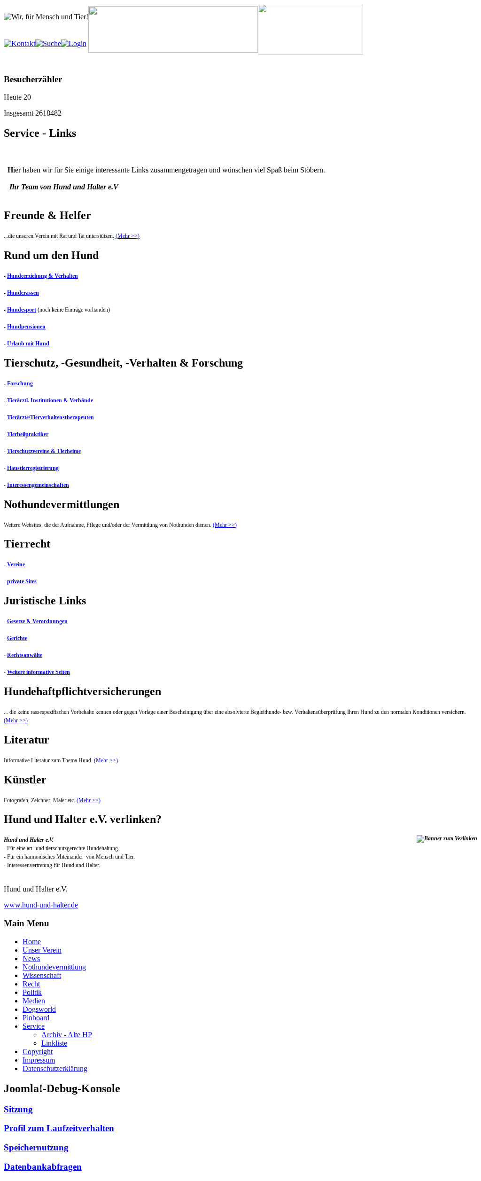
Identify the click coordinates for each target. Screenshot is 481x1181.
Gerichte (17, 638)
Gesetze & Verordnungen (37, 621)
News (31, 958)
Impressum (39, 1060)
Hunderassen (23, 292)
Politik (32, 992)
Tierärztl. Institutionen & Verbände (50, 400)
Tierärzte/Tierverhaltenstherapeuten (50, 417)
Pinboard (36, 1018)
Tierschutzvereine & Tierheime (44, 451)
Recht (31, 984)
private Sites (22, 581)
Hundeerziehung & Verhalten (42, 276)
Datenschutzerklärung (55, 1068)
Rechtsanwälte (24, 655)
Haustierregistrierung (33, 468)
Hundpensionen (26, 326)
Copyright (38, 1052)
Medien (34, 1001)
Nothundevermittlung (54, 967)
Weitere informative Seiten (38, 672)
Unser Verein (42, 950)
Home (32, 942)
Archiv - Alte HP (66, 1035)
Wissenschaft (42, 975)
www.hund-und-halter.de (41, 905)
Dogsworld (39, 1009)
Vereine (16, 564)
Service (34, 1026)
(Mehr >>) (128, 236)
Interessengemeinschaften (38, 485)
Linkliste (54, 1043)
